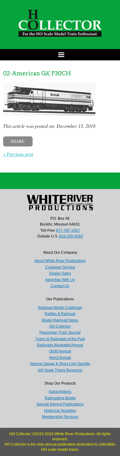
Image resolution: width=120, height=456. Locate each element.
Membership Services (60, 417)
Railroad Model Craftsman (60, 308)
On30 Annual (60, 351)
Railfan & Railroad (60, 314)
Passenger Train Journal (60, 332)
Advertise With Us (60, 280)
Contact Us (60, 286)
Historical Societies (60, 410)
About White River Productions (60, 261)
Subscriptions (60, 392)
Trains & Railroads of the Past (60, 339)
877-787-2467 (68, 230)
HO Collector (60, 326)
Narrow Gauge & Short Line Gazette (60, 364)
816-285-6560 (71, 236)
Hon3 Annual (60, 357)
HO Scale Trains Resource (60, 370)
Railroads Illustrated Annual (60, 345)
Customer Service (60, 267)
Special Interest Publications (60, 404)
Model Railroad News (60, 320)
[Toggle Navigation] (60, 54)
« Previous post (18, 154)
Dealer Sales (60, 273)
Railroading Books (60, 398)
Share (17, 141)
